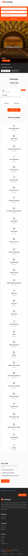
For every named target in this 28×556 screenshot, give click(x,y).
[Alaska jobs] (14, 42)
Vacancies (3, 526)
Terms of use (12, 553)
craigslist (3, 536)
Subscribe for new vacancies (8, 490)
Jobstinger (3, 516)
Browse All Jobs (14, 109)
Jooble (2, 540)
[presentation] (3, 41)
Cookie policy (20, 553)
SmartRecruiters (4, 543)
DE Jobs (2, 541)
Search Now (14, 18)
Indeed (2, 538)
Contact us (3, 518)
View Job (6, 103)
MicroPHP (9, 551)
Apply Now (16, 103)
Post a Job (6, 70)
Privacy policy (5, 553)
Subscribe (15, 70)
